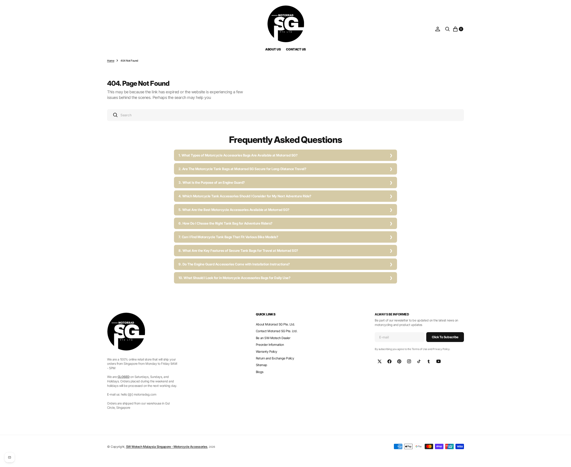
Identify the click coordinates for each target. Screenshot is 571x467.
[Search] (447, 29)
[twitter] (380, 361)
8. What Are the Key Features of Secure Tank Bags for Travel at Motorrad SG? (238, 250)
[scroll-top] (563, 459)
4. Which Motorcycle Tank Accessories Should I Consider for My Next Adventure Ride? (244, 196)
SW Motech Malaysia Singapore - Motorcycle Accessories (166, 446)
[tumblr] (429, 361)
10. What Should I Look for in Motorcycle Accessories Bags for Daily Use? (234, 278)
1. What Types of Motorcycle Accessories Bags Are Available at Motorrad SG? (237, 155)
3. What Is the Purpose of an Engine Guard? (211, 182)
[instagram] (409, 361)
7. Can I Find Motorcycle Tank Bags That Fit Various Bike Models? (228, 237)
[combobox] (285, 115)
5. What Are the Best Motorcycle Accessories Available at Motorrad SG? (233, 210)
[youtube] (438, 361)
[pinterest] (399, 361)
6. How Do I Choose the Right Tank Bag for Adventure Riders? (225, 223)
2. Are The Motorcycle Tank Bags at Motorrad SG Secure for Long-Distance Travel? (242, 169)
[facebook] (389, 361)
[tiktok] (419, 361)
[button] (438, 29)
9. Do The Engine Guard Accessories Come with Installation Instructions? (234, 264)
